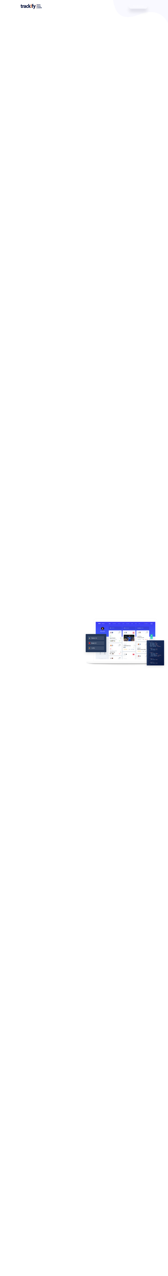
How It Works (66, 6)
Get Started (138, 6)
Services (53, 6)
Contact (111, 6)
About (101, 6)
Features (80, 6)
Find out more (52, 655)
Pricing (91, 6)
